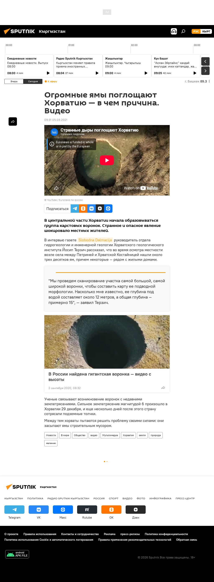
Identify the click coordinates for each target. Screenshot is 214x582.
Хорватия (128, 435)
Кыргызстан (13, 498)
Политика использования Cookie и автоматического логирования (48, 540)
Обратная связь (186, 540)
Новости (51, 435)
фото (141, 498)
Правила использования (39, 534)
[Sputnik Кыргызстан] (20, 35)
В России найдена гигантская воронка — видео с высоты (99, 376)
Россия (99, 498)
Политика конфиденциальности (166, 534)
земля (142, 435)
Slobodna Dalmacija (95, 240)
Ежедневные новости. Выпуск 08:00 (27, 64)
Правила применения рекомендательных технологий (134, 540)
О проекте (11, 534)
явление (51, 443)
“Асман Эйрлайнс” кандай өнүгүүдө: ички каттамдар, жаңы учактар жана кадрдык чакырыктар (176, 68)
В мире (65, 435)
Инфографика (160, 498)
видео (93, 435)
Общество (79, 435)
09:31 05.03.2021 (55, 120)
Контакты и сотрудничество (80, 534)
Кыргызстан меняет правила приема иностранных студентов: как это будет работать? (75, 68)
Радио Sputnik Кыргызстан (74, 58)
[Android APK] (17, 554)
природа (156, 435)
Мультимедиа (110, 435)
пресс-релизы (130, 534)
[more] (163, 387)
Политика (35, 498)
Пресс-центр (185, 498)
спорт (113, 498)
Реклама (109, 534)
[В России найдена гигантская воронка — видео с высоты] (107, 342)
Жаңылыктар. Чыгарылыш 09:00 (123, 64)
